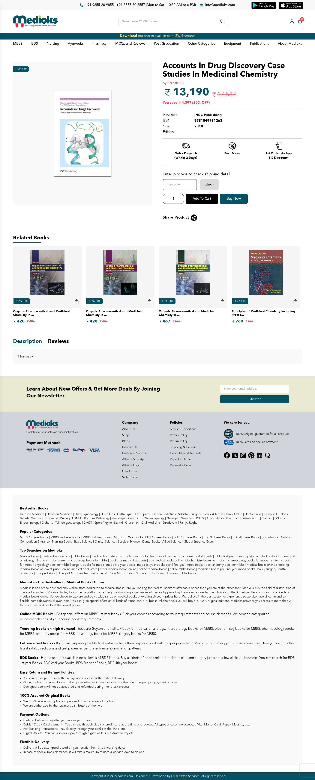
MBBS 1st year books (34, 537)
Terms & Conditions (183, 429)
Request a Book (180, 465)
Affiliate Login (131, 465)
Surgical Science (128, 541)
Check (209, 184)
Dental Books (150, 541)
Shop (125, 435)
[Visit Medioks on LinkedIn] (259, 455)
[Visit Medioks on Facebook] (227, 455)
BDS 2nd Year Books (187, 537)
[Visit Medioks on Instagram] (243, 455)
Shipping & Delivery (183, 447)
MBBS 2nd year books (65, 537)
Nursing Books (61, 541)
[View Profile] (291, 21)
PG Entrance (270, 537)
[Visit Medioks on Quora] (267, 455)
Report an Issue (180, 459)
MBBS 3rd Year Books (97, 537)
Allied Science (172, 541)
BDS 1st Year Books (157, 537)
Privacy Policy (178, 435)
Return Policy (178, 441)
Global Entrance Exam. (198, 541)
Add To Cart (202, 199)
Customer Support (134, 453)
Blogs (126, 441)
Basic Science (82, 541)
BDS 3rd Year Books (216, 537)
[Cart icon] (77, 301)
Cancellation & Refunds (185, 453)
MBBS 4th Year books (128, 537)
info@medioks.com (220, 5)
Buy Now (234, 199)
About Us (128, 429)
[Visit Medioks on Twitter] (235, 455)
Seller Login (130, 477)
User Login (129, 471)
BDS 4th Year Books (245, 537)
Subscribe (254, 399)
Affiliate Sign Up (133, 459)
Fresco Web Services (185, 776)
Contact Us (129, 447)
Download (128, 36)
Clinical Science (105, 541)
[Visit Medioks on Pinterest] (251, 455)
